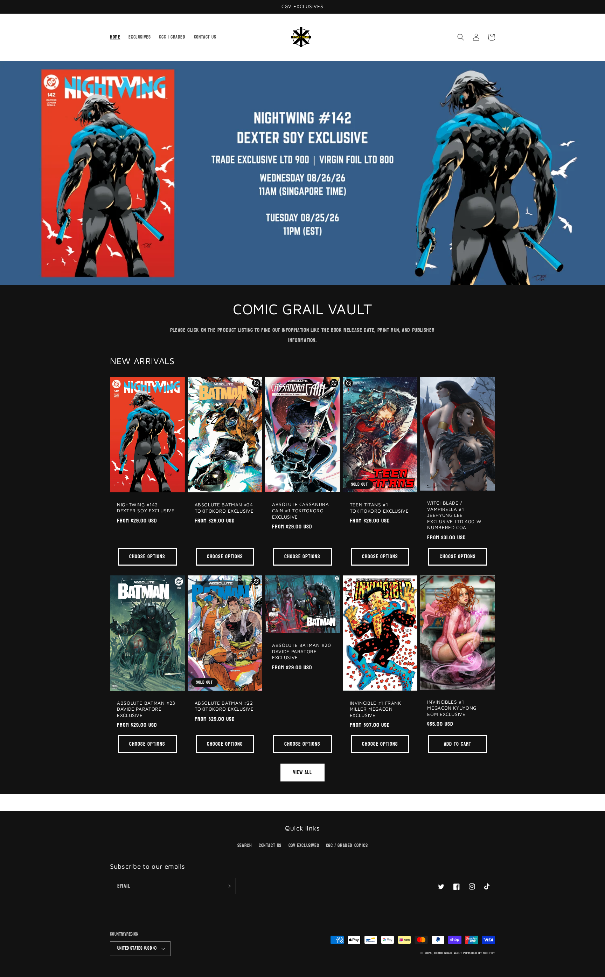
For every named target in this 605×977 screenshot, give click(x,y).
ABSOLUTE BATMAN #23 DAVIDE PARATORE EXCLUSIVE (146, 709)
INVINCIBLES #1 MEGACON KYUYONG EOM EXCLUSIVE (451, 708)
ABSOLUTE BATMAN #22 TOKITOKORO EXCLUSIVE (224, 706)
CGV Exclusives (303, 845)
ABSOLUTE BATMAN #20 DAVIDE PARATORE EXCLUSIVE (301, 651)
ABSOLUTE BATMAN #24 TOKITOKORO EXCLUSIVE (224, 508)
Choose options (147, 556)
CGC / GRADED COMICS (347, 845)
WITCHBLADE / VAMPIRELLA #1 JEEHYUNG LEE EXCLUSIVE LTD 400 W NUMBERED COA (454, 515)
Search (244, 845)
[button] (460, 37)
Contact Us (270, 845)
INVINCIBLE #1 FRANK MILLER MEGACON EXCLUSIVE (375, 709)
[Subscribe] (228, 886)
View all (302, 772)
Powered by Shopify (479, 953)
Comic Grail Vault (448, 953)
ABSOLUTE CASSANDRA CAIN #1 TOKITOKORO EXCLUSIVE (300, 510)
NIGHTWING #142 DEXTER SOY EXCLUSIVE (146, 508)
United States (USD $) (137, 948)
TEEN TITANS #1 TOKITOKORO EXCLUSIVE (379, 508)
